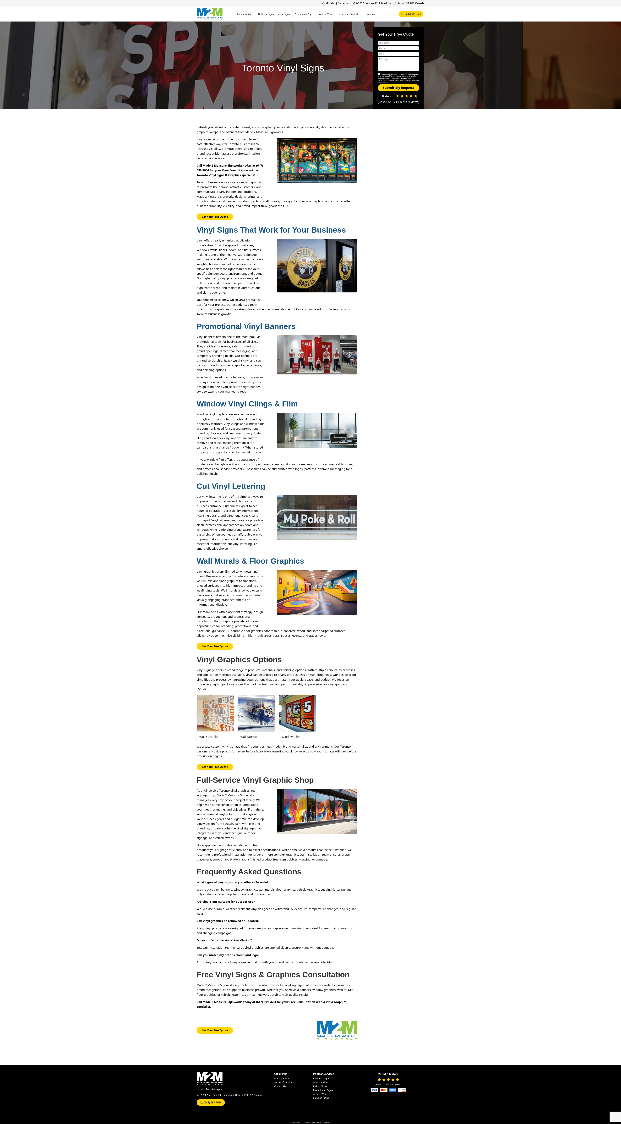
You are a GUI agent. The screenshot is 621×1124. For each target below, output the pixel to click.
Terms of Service (283, 1082)
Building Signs (321, 1097)
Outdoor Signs (266, 14)
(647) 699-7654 (413, 14)
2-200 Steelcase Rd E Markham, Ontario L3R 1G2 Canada (390, 3)
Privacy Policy (281, 1078)
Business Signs (245, 14)
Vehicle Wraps (326, 14)
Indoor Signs (283, 14)
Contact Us (355, 14)
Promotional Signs (304, 14)
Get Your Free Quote (215, 217)
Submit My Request (398, 87)
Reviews (343, 14)
